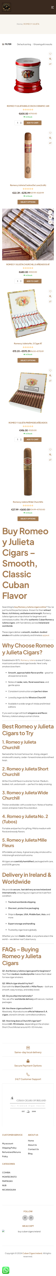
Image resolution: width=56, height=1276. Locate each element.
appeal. (46, 635)
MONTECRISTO (9, 1176)
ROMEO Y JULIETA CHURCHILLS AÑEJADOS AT (28, 264)
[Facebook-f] (25, 1218)
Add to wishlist (50, 54)
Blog (30, 1153)
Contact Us (33, 1149)
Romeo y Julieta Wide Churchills (28, 502)
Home (19, 24)
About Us (32, 1145)
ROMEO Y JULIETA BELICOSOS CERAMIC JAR (28, 106)
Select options (28, 202)
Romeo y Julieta (28, 660)
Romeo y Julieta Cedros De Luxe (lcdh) (28, 185)
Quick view (50, 59)
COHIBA (6, 1172)
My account (7, 1143)
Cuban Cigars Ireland (32, 1253)
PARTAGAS (7, 1181)
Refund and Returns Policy (11, 1154)
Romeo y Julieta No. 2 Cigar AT (28, 343)
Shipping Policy (9, 1147)
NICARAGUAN (9, 1189)
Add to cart (32, 123)
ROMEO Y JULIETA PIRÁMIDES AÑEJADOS (28, 422)
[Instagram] (31, 1218)
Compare (50, 64)
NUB (4, 1185)
